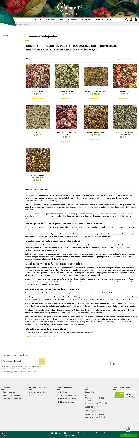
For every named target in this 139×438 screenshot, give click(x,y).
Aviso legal (62, 392)
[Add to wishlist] (48, 68)
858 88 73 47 (92, 407)
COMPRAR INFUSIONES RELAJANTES (42, 337)
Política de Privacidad (67, 399)
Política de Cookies (66, 402)
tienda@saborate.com (96, 411)
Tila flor (37, 132)
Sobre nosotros (9, 392)
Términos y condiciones (67, 395)
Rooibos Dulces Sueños (96, 132)
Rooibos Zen (125, 91)
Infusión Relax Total (66, 91)
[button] (29, 20)
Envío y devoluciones (38, 392)
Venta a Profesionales (12, 395)
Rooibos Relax (37, 91)
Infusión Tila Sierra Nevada (95, 91)
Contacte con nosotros (12, 399)
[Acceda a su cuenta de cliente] (131, 19)
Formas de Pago (37, 395)
